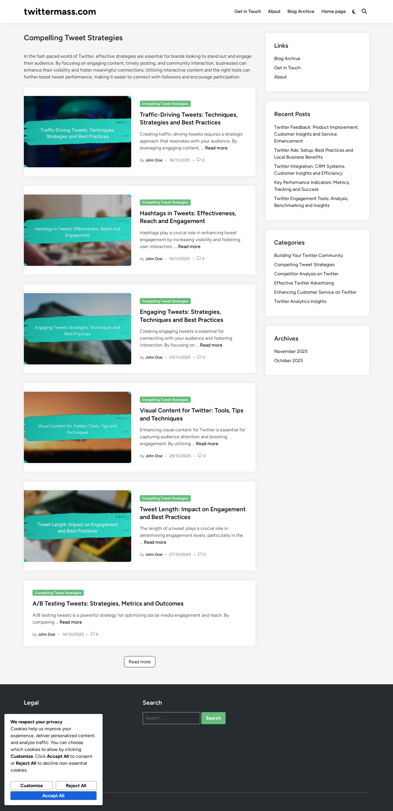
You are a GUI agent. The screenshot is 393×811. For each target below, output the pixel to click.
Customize (31, 785)
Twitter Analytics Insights (300, 301)
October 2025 (288, 360)
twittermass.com (60, 11)
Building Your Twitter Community (308, 255)
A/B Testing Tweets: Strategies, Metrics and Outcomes (108, 603)
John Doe (154, 160)
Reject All (76, 785)
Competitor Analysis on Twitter (306, 273)
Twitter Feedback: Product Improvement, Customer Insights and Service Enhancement (316, 134)
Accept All (53, 795)
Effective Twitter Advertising (304, 283)
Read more (216, 148)
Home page (333, 11)
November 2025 (291, 351)
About (274, 11)
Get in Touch (247, 11)
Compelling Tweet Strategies (165, 104)
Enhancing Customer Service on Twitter (315, 292)
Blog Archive (300, 11)
